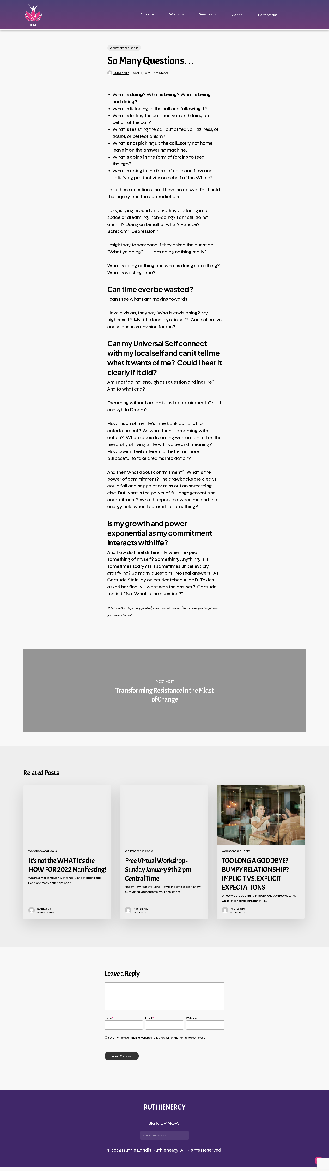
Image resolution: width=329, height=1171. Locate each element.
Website (191, 1018)
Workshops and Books (124, 48)
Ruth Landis (121, 73)
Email (149, 1018)
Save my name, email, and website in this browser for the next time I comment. (156, 1037)
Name (109, 1018)
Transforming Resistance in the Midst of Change (164, 690)
